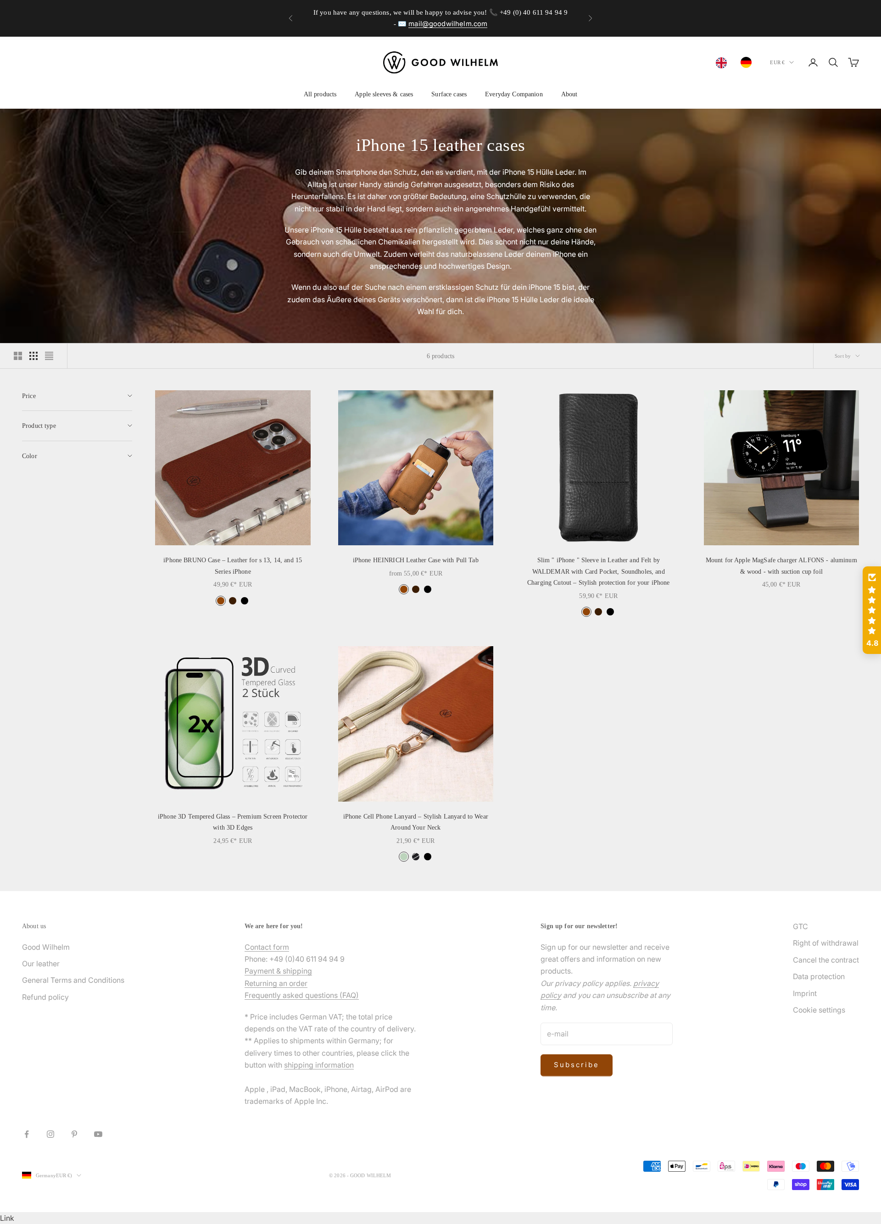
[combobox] (723, 62)
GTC (800, 926)
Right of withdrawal (826, 942)
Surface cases (449, 94)
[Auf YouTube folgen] (98, 1134)
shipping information (319, 1064)
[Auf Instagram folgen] (50, 1134)
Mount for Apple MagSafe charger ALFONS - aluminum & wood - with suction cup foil (781, 565)
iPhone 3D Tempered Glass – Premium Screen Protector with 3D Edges (232, 822)
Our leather (41, 963)
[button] (872, 610)
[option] (748, 62)
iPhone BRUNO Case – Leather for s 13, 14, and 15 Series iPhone (232, 565)
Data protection (819, 976)
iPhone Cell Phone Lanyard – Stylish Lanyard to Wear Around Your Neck (415, 822)
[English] (723, 62)
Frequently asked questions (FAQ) (302, 995)
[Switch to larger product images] (18, 355)
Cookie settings (819, 1009)
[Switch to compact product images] (49, 355)
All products (320, 94)
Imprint (805, 993)
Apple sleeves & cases (384, 94)
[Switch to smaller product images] (33, 355)
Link (7, 1218)
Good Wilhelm (46, 947)
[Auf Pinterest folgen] (74, 1134)
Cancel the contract (826, 959)
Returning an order (276, 983)
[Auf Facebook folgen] (26, 1134)
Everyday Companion (514, 94)
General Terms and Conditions (73, 980)
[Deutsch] (748, 62)
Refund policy (45, 997)
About (569, 94)
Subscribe (576, 1064)
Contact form (267, 947)
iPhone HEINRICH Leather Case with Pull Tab (416, 560)
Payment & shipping (278, 970)
